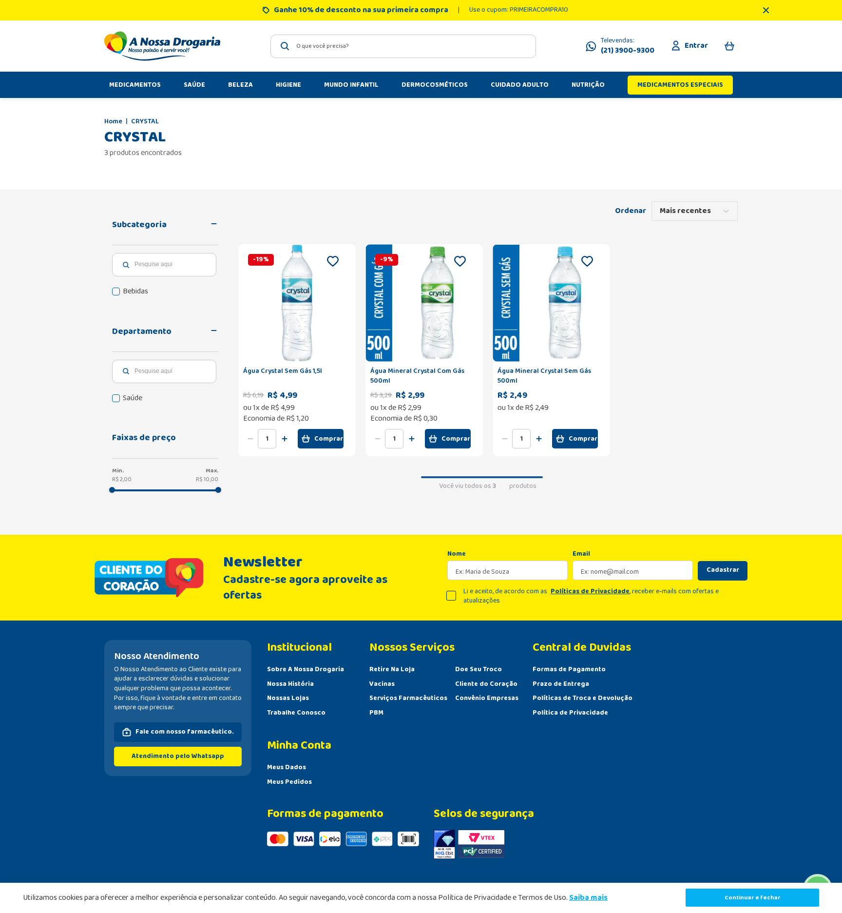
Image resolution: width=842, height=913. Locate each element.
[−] (250, 439)
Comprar (328, 438)
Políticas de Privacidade (590, 591)
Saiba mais (588, 898)
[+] (284, 439)
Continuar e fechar (753, 897)
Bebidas (135, 291)
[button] (165, 225)
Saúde (132, 398)
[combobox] (403, 46)
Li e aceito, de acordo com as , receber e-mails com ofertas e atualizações (591, 596)
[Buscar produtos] (285, 46)
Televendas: (627, 46)
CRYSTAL (145, 122)
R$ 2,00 (122, 479)
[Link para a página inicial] (113, 122)
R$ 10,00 (207, 479)
